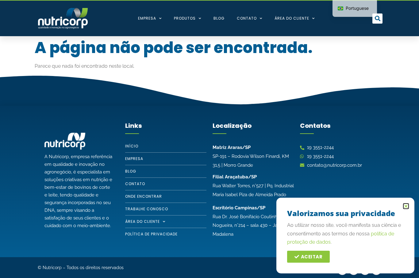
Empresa (147, 18)
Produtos (185, 18)
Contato (247, 18)
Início (131, 146)
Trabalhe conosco (146, 208)
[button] (377, 18)
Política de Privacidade (151, 234)
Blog (219, 18)
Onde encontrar (143, 196)
